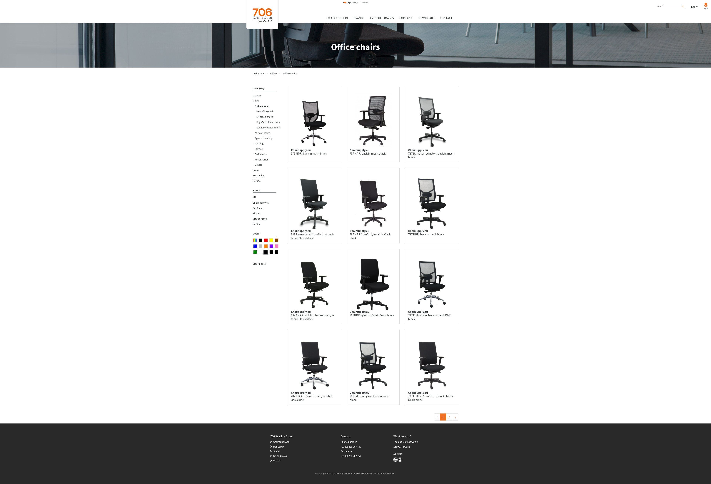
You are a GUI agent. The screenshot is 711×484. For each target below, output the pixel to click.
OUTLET (257, 95)
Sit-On (256, 213)
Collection (258, 73)
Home (256, 170)
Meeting (259, 143)
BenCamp (258, 208)
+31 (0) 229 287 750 (351, 446)
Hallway (259, 148)
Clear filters (259, 263)
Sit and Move (260, 218)
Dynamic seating (264, 138)
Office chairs (290, 73)
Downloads (426, 18)
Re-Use (257, 180)
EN (693, 7)
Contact (446, 18)
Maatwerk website (359, 473)
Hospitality (259, 175)
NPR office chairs (265, 111)
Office (273, 73)
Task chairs (261, 154)
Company (405, 18)
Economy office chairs (268, 127)
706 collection (337, 18)
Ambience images (382, 18)
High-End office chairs (268, 122)
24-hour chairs (262, 133)
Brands (358, 18)
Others (258, 164)
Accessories (261, 159)
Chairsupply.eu (261, 202)
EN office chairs (264, 116)
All (254, 197)
